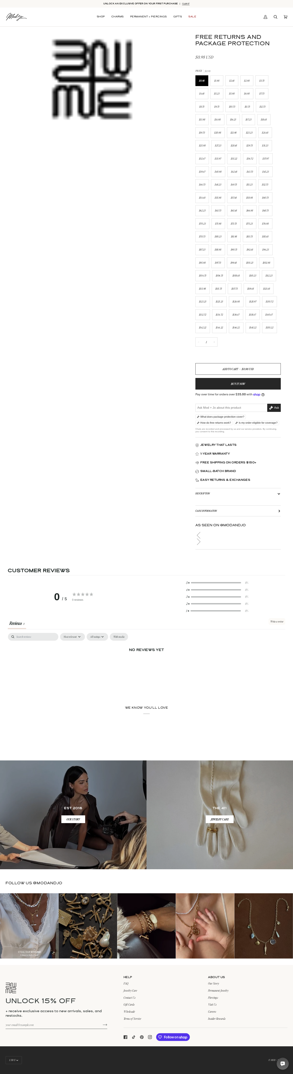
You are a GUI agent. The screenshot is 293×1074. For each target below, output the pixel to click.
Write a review (277, 621)
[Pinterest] (142, 1037)
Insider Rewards (216, 1018)
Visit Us (212, 1004)
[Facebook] (125, 1037)
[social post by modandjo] (29, 926)
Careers (212, 1011)
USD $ (12, 1060)
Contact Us (129, 997)
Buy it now (238, 383)
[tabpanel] (146, 664)
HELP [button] (128, 977)
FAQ (126, 983)
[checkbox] (119, 637)
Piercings (213, 997)
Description (202, 493)
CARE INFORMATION (206, 510)
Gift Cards (129, 1004)
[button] (101, 17)
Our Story (213, 983)
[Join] (101, 1024)
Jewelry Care (130, 990)
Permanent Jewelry (218, 990)
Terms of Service (132, 1018)
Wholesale (129, 1011)
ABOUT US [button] (216, 977)
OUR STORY (73, 819)
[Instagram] (150, 1037)
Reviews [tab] (16, 623)
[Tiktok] (134, 1037)
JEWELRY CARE (219, 819)
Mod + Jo (275, 1060)
